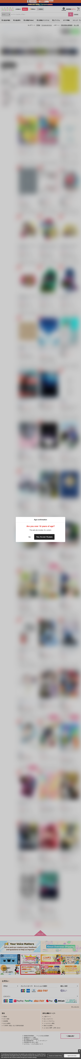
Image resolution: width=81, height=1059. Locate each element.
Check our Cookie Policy (55, 1055)
